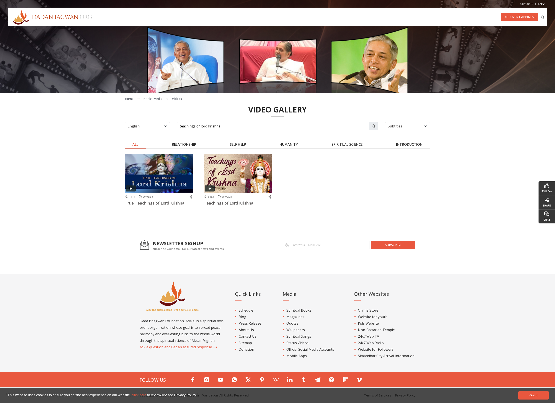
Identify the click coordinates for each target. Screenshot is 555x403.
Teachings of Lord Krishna (228, 203)
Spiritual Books (298, 310)
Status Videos (297, 342)
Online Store (368, 310)
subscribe (393, 245)
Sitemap (245, 342)
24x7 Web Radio (371, 342)
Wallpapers (295, 329)
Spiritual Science (346, 144)
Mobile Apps (296, 355)
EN (540, 4)
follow (547, 191)
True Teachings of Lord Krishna (154, 203)
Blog (242, 316)
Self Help (238, 144)
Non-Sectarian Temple (376, 329)
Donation (246, 349)
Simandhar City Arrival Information (386, 355)
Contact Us (247, 336)
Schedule (246, 310)
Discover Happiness (519, 17)
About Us (246, 329)
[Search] (543, 17)
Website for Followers (375, 349)
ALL (135, 144)
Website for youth (372, 316)
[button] (199, 395)
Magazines (295, 316)
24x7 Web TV (368, 336)
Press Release (250, 323)
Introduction (409, 144)
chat (547, 219)
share (547, 205)
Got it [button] (533, 395)
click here (139, 395)
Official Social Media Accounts (310, 349)
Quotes (292, 323)
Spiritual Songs (298, 336)
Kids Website (368, 323)
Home (129, 99)
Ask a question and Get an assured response (176, 347)
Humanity (288, 144)
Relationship (184, 144)
